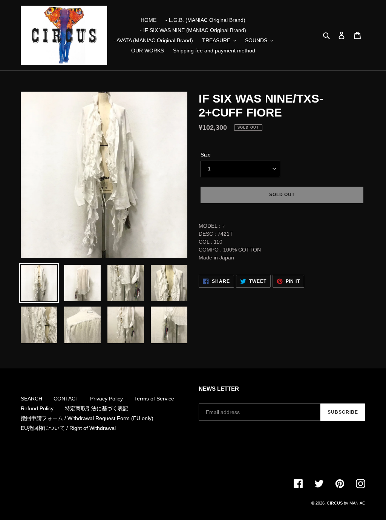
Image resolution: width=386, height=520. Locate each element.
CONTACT (66, 399)
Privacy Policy (106, 399)
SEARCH (31, 399)
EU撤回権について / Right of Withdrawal (68, 428)
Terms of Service (154, 399)
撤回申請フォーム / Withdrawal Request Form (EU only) (87, 418)
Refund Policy (37, 408)
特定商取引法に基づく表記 (96, 408)
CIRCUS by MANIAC (346, 503)
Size (206, 155)
